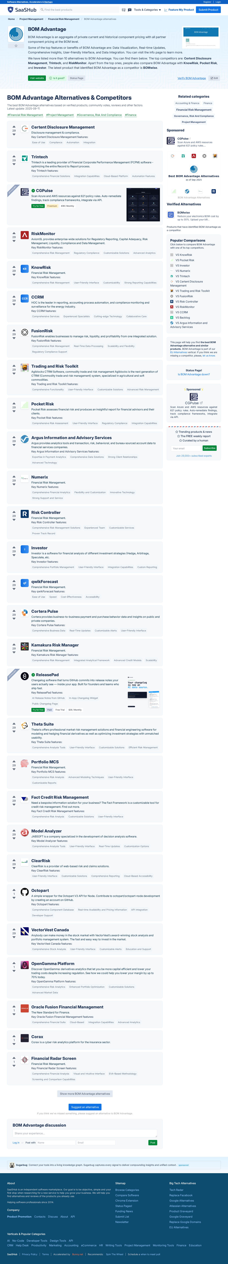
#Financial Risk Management (25, 115)
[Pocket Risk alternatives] (25, 405)
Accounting (71, 1245)
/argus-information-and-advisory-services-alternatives (44, 433)
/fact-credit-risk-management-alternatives (36, 793)
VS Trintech (182, 276)
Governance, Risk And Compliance (194, 116)
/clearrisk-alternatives (23, 856)
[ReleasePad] (25, 676)
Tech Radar (176, 1190)
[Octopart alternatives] (25, 892)
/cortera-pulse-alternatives (26, 607)
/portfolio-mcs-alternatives (27, 758)
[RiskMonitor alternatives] (25, 235)
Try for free (38, 206)
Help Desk (22, 1245)
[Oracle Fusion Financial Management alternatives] (25, 1008)
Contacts (39, 1216)
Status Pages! (123, 1206)
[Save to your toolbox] (16, 45)
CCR (25, 298)
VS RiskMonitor (185, 307)
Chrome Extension (126, 1200)
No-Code (18, 1240)
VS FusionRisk (184, 296)
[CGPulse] (25, 192)
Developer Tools (37, 1240)
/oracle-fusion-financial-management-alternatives (41, 1003)
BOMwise (150, 67)
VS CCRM (181, 312)
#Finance (130, 115)
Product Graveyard (181, 1211)
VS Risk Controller (186, 301)
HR (101, 1245)
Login (218, 2)
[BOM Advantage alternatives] (16, 34)
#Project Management (60, 115)
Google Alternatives (181, 1200)
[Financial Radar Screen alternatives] (25, 1060)
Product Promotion (19, 1216)
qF (24, 583)
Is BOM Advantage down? (194, 374)
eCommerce (88, 1245)
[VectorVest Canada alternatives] (25, 931)
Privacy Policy (29, 1254)
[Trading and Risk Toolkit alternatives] (25, 368)
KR (25, 268)
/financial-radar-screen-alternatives (32, 1054)
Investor (40, 67)
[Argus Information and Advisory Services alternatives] (25, 439)
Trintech (55, 63)
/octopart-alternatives (23, 886)
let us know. (209, 355)
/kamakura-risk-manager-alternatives (33, 641)
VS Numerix (182, 270)
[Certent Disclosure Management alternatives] (25, 129)
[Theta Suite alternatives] (25, 726)
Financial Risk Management (193, 109)
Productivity (38, 1245)
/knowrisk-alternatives (24, 263)
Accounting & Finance (187, 103)
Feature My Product (181, 9)
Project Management (194, 122)
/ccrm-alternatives (21, 293)
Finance (208, 103)
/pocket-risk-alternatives (25, 400)
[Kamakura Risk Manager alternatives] (25, 646)
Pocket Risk (208, 63)
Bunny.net (77, 1254)
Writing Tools (113, 1245)
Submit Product (208, 9)
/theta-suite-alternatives (25, 720)
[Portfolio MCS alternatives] (25, 763)
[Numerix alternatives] (25, 478)
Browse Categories (127, 1190)
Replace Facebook (181, 1195)
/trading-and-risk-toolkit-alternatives (33, 362)
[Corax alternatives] (25, 1038)
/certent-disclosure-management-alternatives (38, 123)
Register (207, 2)
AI (8, 1240)
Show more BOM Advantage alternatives (85, 1093)
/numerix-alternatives (23, 473)
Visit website (37, 78)
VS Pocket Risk (184, 260)
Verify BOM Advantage (192, 78)
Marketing (55, 1245)
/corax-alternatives (22, 1032)
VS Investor (182, 265)
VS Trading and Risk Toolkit (192, 291)
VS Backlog (182, 317)
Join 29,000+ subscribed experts (194, 455)
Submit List (122, 1216)
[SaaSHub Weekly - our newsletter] (124, 9)
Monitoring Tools (163, 1245)
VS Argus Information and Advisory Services (188, 325)
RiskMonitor (77, 63)
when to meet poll (150, 1254)
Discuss (53, 1216)
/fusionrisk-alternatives (24, 327)
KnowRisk (191, 63)
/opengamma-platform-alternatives (32, 959)
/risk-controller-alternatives (27, 508)
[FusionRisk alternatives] (25, 332)
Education (195, 1245)
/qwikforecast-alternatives (26, 577)
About (64, 1216)
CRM (10, 1245)
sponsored (183, 1165)
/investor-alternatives (23, 544)
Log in (16, 1142)
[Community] (130, 9)
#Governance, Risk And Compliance (99, 115)
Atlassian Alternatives (182, 1206)
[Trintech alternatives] (25, 158)
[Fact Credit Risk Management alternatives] (25, 799)
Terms (45, 1254)
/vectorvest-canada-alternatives (30, 926)
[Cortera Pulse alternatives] (25, 613)
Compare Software (127, 1195)
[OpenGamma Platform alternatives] (25, 965)
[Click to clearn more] (114, 1165)
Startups (48, 2)
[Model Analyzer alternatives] (25, 832)
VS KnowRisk (183, 254)
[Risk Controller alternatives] (25, 514)
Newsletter (122, 1222)
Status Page (76, 78)
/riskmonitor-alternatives (25, 229)
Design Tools (58, 1240)
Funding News (124, 1211)
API (73, 1216)
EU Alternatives (178, 352)
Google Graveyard (180, 1216)
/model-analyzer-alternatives (28, 827)
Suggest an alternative (85, 1107)
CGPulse (192, 403)
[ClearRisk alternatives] (25, 862)
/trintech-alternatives (23, 153)
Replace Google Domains (185, 1222)
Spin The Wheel (114, 1254)
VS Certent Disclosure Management (186, 283)
